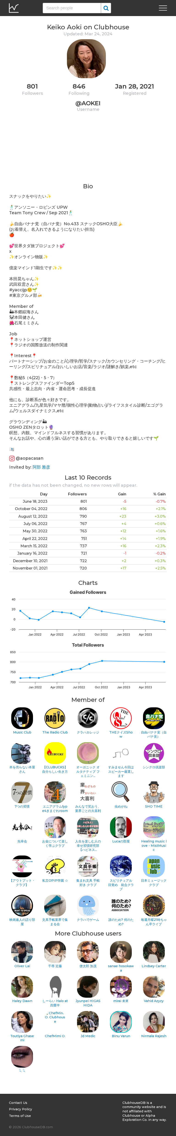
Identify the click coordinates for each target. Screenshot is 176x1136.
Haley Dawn (22, 1001)
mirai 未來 (121, 1001)
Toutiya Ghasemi (22, 1038)
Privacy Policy (20, 1109)
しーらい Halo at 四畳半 (55, 1003)
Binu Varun (121, 1036)
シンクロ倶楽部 (154, 767)
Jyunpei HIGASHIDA (88, 1003)
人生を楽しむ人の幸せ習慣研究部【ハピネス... (88, 845)
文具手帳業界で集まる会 (55, 922)
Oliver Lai (22, 966)
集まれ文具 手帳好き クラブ (88, 882)
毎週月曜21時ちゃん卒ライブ (154, 922)
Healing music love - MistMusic (154, 845)
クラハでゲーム (88, 920)
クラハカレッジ (88, 732)
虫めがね (121, 806)
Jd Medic (88, 1036)
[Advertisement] (88, 150)
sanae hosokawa (121, 968)
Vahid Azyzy (154, 1001)
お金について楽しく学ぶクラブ (55, 843)
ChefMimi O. (55, 1036)
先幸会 (22, 841)
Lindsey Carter (154, 966)
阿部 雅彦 (41, 467)
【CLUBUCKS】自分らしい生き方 (55, 769)
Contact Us (18, 1103)
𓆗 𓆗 (22, 1071)
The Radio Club (55, 732)
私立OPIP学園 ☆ (55, 880)
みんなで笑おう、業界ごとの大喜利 (88, 808)
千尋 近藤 (55, 966)
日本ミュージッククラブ (154, 882)
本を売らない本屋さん (22, 769)
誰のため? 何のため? (121, 922)
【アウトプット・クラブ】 (22, 882)
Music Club (22, 732)
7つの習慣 (22, 806)
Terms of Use (20, 1116)
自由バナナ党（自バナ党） (154, 734)
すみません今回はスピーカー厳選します (121, 771)
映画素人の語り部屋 (22, 922)
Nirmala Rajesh (153, 1036)
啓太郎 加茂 (88, 966)
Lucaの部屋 (121, 841)
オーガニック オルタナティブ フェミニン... (88, 771)
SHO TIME (153, 806)
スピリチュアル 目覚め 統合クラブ (121, 884)
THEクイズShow (121, 734)
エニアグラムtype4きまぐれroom (55, 808)
